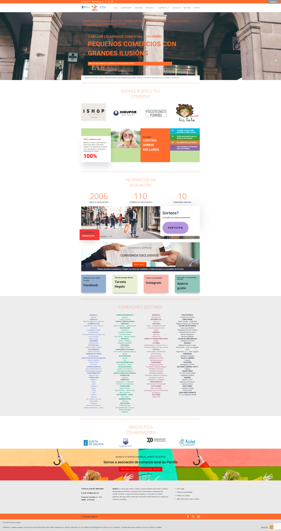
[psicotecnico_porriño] (156, 121)
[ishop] (93, 120)
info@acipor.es (93, 493)
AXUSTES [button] (264, 527)
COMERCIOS (162, 8)
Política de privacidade (184, 492)
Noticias (187, 8)
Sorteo (197, 8)
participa (175, 227)
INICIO (116, 8)
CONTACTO (176, 8)
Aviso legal (180, 489)
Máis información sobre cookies (188, 499)
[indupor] (125, 121)
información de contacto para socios (140, 469)
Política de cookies (183, 496)
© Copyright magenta (89, 516)
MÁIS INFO (139, 264)
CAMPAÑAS (138, 8)
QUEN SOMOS (126, 8)
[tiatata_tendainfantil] (187, 121)
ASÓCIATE (149, 8)
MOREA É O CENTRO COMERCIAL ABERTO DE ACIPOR (140, 457)
